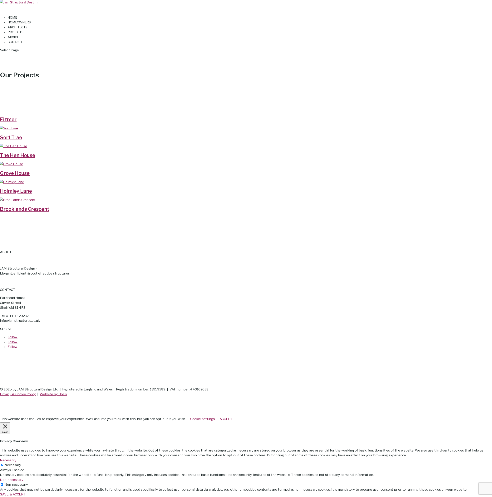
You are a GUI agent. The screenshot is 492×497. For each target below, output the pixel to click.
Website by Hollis (53, 394)
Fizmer (8, 119)
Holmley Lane (16, 191)
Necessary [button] (8, 460)
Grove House (15, 173)
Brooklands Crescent (24, 209)
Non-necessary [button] (11, 480)
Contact (15, 42)
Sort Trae (11, 137)
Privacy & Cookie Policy (18, 394)
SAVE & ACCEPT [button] (13, 494)
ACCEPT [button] (226, 419)
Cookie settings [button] (202, 419)
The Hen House (17, 155)
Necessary (13, 465)
